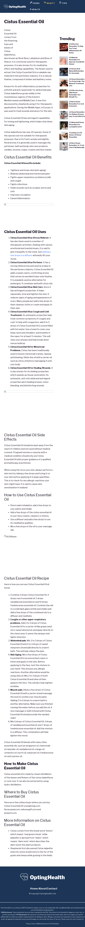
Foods (36, 3)
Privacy (28, 924)
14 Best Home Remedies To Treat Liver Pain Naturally (76, 145)
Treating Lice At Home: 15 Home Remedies (75, 135)
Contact (52, 888)
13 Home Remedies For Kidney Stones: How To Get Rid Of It (77, 114)
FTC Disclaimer (54, 924)
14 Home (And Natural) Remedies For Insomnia (76, 71)
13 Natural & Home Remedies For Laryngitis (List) (76, 124)
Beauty (50, 3)
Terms (34, 924)
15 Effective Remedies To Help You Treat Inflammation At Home (76, 48)
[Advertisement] (35, 39)
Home (34, 888)
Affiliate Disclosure (43, 924)
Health (35, 9)
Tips (64, 3)
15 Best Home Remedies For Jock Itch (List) (76, 104)
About (42, 888)
